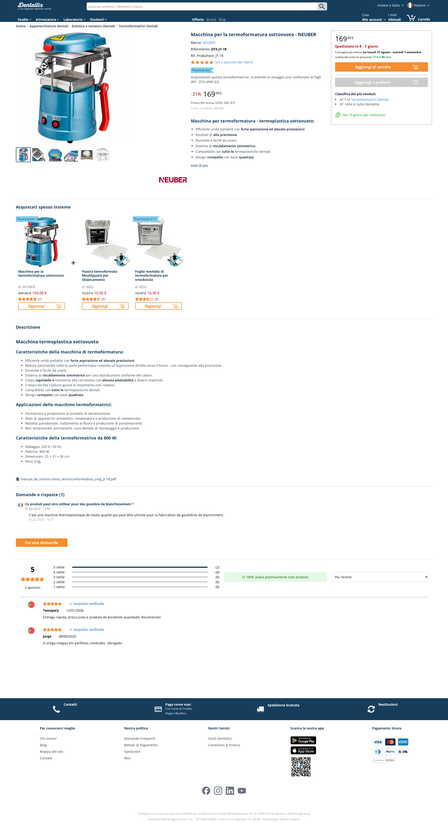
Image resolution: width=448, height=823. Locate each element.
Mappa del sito (51, 751)
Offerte (198, 19)
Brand (211, 19)
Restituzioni (388, 704)
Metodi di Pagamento (141, 745)
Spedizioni (132, 751)
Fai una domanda (41, 542)
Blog (222, 19)
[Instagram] (218, 791)
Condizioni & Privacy (224, 745)
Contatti (70, 704)
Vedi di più (199, 165)
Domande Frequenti (139, 738)
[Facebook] (206, 791)
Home (21, 26)
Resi (127, 758)
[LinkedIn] (230, 791)
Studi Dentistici (220, 738)
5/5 (234, 62)
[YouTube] (242, 791)
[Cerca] (322, 6)
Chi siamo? (48, 738)
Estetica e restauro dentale (93, 26)
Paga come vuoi (178, 704)
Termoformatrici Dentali (138, 26)
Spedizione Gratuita (283, 705)
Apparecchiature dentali (48, 26)
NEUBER (209, 42)
